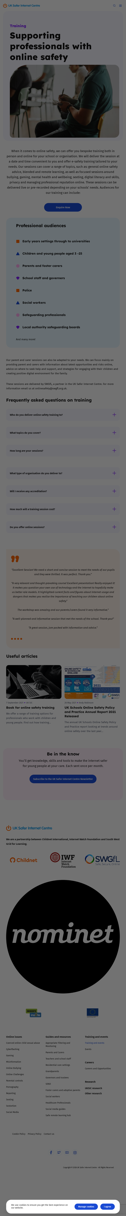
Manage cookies (86, 1206)
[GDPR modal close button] (100, 570)
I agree (107, 1206)
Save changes (91, 645)
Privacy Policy (31, 642)
